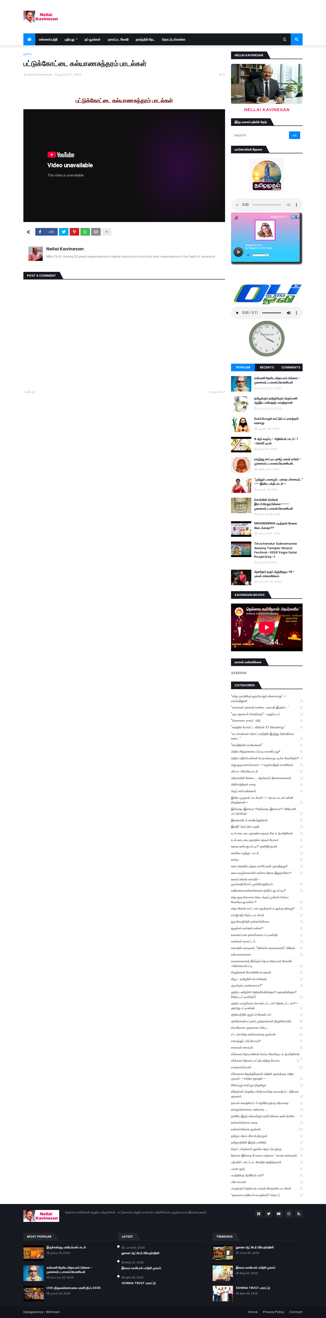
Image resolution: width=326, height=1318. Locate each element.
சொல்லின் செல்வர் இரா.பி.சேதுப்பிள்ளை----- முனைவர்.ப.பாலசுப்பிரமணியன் (273, 504)
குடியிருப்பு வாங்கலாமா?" (267, 985)
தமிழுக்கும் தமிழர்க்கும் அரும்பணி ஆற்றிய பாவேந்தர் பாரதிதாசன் (275, 400)
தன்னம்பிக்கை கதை (267, 1122)
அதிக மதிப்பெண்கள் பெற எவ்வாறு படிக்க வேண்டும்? (267, 758)
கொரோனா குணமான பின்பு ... (267, 1027)
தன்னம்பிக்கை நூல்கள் (267, 1129)
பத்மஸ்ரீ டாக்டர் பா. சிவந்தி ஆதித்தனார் (267, 1162)
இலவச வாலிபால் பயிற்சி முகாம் (141, 1268)
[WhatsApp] (85, 232)
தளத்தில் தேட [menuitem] (145, 39)
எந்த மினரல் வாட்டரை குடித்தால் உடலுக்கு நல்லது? (267, 908)
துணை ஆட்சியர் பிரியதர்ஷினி (140, 1253)
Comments (290, 367)
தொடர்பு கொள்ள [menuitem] (173, 39)
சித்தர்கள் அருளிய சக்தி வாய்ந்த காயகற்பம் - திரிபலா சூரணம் (267, 1094)
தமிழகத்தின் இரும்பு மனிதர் (267, 1142)
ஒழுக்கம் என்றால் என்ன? (267, 928)
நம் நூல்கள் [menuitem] (92, 39)
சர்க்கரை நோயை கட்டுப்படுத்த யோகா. (265, 1060)
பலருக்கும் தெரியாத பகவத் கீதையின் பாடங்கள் (267, 1188)
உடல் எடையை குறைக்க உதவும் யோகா (267, 840)
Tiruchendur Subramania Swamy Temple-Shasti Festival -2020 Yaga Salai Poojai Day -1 (275, 550)
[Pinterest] (74, 232)
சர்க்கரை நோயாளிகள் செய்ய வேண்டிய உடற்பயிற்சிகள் (267, 1055)
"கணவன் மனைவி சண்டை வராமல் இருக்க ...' (267, 707)
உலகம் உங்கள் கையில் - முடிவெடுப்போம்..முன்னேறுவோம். (267, 881)
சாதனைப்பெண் (267, 1067)
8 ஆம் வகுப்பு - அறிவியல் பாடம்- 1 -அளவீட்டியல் (276, 441)
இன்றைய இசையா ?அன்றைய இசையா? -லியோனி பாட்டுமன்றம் (267, 811)
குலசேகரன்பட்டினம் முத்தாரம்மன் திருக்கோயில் (267, 1021)
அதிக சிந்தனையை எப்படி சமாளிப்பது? (267, 751)
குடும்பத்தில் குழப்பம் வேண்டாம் (267, 1014)
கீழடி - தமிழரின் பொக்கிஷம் (267, 979)
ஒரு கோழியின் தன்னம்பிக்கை (267, 921)
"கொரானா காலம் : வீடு (267, 720)
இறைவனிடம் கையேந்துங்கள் (267, 820)
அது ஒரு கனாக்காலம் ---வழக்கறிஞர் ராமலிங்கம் (267, 765)
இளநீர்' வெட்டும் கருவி (267, 826)
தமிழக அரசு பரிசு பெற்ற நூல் (267, 1136)
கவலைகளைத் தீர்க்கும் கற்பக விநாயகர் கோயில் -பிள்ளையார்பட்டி (267, 963)
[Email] (96, 232)
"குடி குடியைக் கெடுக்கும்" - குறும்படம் (267, 714)
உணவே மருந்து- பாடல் (267, 853)
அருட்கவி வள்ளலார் (267, 791)
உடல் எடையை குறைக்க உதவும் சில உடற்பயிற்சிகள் (267, 833)
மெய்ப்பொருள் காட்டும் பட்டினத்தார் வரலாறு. (276, 421)
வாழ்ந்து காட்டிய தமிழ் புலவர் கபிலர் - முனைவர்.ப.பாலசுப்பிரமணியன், (277, 461)
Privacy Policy (273, 1312)
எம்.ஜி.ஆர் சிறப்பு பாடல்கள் (267, 915)
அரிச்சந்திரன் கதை (267, 784)
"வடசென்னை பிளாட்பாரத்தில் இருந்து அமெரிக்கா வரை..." (267, 736)
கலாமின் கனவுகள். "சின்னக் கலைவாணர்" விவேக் (267, 948)
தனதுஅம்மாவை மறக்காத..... (267, 1109)
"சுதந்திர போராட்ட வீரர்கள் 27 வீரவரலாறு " (267, 727)
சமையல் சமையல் (267, 1047)
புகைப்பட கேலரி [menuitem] (118, 39)
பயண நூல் (267, 1169)
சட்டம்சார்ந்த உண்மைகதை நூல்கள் (267, 1034)
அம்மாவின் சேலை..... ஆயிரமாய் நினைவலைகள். (267, 778)
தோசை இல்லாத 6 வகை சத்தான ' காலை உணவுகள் (267, 1155)
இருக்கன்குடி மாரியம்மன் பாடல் (66, 1247)
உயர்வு (267, 859)
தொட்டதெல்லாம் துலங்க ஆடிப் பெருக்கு (267, 1149)
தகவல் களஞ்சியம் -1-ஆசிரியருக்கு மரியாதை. (267, 1103)
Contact (296, 1312)
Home (253, 1312)
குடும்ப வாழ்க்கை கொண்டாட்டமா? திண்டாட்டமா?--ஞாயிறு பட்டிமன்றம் (267, 1005)
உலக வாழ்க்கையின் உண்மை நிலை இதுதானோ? (267, 873)
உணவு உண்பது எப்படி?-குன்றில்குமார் (267, 846)
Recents (267, 367)
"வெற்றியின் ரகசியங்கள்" (267, 745)
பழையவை (216, 391)
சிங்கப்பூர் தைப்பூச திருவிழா (267, 1085)
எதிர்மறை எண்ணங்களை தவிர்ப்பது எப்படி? (267, 890)
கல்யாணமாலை (267, 954)
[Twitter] (63, 232)
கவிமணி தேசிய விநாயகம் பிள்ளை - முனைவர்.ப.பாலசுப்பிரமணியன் (277, 380)
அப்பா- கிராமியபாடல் (267, 771)
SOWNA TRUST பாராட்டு (138, 1283)
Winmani (53, 1312)
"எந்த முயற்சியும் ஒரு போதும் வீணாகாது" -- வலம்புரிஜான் (267, 698)
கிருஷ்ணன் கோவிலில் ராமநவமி (267, 972)
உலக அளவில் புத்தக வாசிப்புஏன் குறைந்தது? (267, 866)
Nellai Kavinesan (65, 249)
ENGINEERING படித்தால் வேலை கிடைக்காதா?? (275, 525)
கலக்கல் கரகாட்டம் (267, 941)
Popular (243, 367)
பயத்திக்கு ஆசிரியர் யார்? (267, 1175)
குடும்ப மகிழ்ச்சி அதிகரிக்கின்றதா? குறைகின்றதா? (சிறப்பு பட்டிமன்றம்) (267, 994)
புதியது (30, 391)
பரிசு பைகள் (267, 1182)
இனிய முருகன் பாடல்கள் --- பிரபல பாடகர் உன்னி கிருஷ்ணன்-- (267, 800)
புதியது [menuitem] (69, 39)
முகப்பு (27, 54)
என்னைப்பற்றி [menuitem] (48, 39)
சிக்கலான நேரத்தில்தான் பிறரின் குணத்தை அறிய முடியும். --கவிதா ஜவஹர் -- (267, 1076)
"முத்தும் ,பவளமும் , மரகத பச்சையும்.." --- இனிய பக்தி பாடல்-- (278, 481)
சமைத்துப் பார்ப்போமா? (267, 1041)
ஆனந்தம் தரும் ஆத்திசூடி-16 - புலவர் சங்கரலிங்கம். (274, 574)
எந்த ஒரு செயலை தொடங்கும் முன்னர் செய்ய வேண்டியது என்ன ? (267, 899)
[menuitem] (29, 39)
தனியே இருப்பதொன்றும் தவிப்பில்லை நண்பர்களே (267, 1116)
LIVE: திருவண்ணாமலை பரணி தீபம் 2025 (73, 1288)
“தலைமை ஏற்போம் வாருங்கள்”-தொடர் (267, 1195)
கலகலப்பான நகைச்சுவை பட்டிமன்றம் (267, 935)
